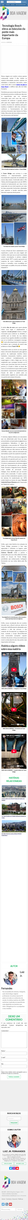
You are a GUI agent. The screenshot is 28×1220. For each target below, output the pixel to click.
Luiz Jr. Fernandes (21, 1195)
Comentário (5, 1030)
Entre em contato (8, 1163)
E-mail (3, 1057)
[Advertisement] (14, 59)
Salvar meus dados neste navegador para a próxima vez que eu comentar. (14, 1072)
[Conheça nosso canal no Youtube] (10, 1205)
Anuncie (13, 4)
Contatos (7, 4)
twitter (10, 1168)
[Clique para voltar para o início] (14, 1188)
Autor (3, 1199)
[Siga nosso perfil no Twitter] (3, 1205)
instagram (14, 1168)
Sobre (3, 4)
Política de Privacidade (21, 4)
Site (2, 1064)
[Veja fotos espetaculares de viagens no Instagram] (6, 1205)
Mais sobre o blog (20, 1163)
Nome (3, 1050)
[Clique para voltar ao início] (14, 13)
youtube (17, 1168)
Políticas (20, 1199)
